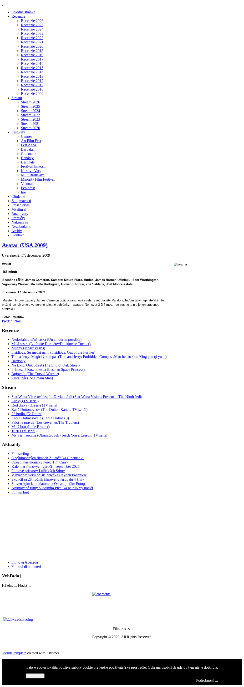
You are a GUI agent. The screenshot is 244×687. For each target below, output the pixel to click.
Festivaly (18, 132)
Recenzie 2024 (32, 29)
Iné (23, 192)
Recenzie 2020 (32, 46)
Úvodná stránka (23, 12)
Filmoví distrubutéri (26, 567)
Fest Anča (28, 145)
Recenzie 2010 (32, 89)
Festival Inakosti (33, 166)
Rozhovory (19, 214)
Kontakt (17, 235)
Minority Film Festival (38, 179)
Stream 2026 (30, 102)
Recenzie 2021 (32, 42)
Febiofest (28, 188)
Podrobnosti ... (207, 680)
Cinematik (28, 154)
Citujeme (18, 196)
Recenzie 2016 (32, 63)
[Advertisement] (30, 526)
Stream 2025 (30, 106)
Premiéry (18, 218)
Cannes (26, 136)
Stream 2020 (30, 128)
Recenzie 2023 (32, 38)
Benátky (27, 158)
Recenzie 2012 (32, 81)
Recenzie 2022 (32, 33)
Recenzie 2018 (32, 51)
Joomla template (14, 653)
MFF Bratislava (33, 175)
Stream (16, 98)
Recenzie (18, 16)
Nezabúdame (21, 226)
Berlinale (28, 162)
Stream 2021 (30, 124)
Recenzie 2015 (32, 68)
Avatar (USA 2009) (25, 245)
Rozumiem (35, 676)
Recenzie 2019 (32, 55)
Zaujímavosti (21, 201)
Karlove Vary (31, 171)
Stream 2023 (30, 119)
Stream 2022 (30, 115)
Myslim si (18, 209)
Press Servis (20, 205)
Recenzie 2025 (32, 25)
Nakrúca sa (19, 222)
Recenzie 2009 (32, 94)
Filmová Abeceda (24, 562)
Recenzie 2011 (32, 85)
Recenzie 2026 (32, 21)
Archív (16, 231)
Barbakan (28, 149)
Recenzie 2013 (32, 76)
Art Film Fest (31, 141)
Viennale (27, 184)
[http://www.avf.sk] (2, 4)
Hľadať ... (9, 585)
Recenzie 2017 (32, 59)
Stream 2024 (30, 111)
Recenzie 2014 (32, 72)
